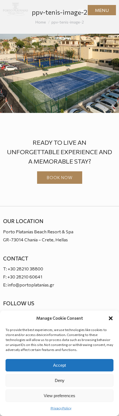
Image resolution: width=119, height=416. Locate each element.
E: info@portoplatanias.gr (28, 284)
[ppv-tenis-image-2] (59, 73)
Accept (59, 365)
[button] (110, 318)
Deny (59, 380)
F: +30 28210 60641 (22, 276)
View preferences (59, 395)
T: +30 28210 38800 (23, 268)
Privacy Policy (61, 408)
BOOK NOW (60, 177)
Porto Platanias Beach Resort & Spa (38, 231)
